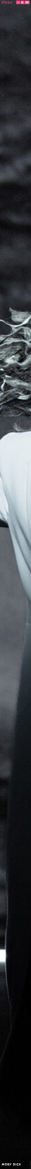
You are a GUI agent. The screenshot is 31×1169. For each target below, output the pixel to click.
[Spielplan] (22, 2)
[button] (18, 2)
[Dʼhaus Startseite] (7, 2)
